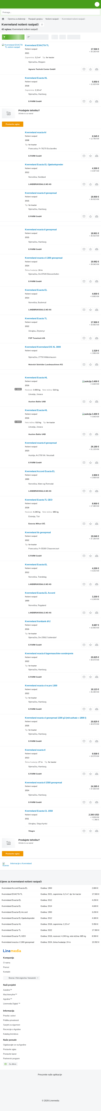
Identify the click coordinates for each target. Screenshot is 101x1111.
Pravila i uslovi (9, 1016)
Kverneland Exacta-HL (36, 378)
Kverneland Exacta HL (36, 78)
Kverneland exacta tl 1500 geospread (43, 782)
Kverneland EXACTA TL (37, 45)
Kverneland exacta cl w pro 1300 (41, 685)
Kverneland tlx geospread (38, 532)
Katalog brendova (10, 1034)
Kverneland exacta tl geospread (41, 193)
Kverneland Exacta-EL (36, 564)
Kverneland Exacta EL (36, 290)
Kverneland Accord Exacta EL (40, 471)
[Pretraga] (97, 12)
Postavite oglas (13, 124)
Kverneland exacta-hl (35, 132)
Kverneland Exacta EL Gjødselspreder (44, 164)
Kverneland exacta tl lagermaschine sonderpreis (49, 653)
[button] (97, 4)
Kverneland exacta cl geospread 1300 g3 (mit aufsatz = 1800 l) (55, 718)
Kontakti (6, 972)
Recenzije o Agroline (12, 1029)
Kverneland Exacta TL (36, 318)
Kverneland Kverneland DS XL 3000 (43, 347)
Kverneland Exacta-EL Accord (40, 593)
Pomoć (6, 967)
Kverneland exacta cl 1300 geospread (43, 258)
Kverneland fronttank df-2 (37, 621)
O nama (6, 963)
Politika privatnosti (11, 1020)
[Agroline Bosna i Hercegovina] (17, 4)
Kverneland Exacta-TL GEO (38, 500)
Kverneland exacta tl (35, 750)
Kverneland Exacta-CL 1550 (39, 811)
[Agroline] (3, 18)
